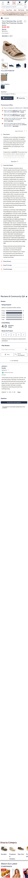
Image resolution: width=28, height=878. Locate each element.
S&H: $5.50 (5, 31)
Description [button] (6, 134)
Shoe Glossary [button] (7, 261)
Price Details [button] (5, 33)
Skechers (4, 25)
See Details (15, 126)
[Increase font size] (24, 130)
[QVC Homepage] (1, 18)
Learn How (10, 121)
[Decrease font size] (26, 130)
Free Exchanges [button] (7, 269)
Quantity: (3, 92)
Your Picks (9, 10)
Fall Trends (21, 10)
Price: (2, 70)
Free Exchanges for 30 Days (8, 94)
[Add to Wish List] (25, 21)
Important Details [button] (8, 165)
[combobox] (12, 6)
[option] (14, 14)
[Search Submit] (25, 6)
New (15, 10)
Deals (2, 10)
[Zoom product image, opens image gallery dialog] (2, 60)
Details (22, 111)
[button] (3, 3)
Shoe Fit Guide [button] (7, 265)
